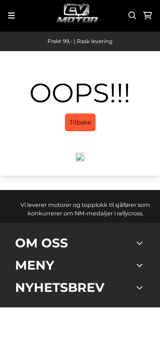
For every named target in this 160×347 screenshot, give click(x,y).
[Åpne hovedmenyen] (11, 15)
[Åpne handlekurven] (148, 15)
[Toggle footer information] (141, 242)
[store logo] (77, 15)
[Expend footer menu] (141, 265)
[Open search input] (132, 16)
